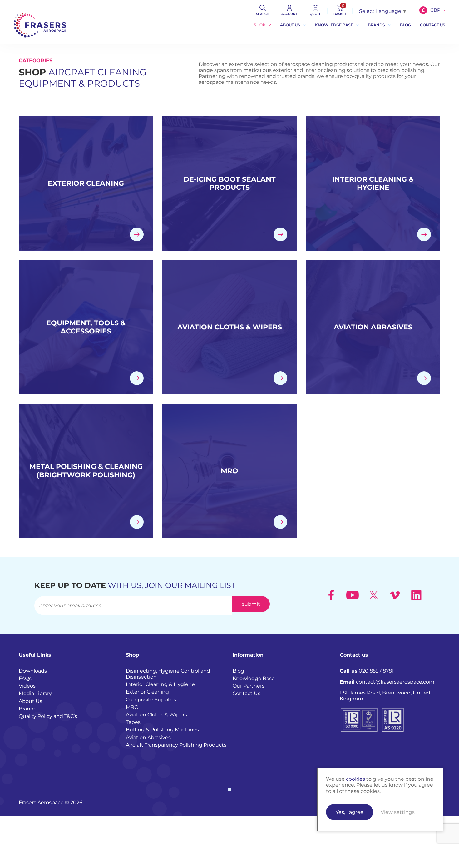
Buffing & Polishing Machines (162, 730)
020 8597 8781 (367, 671)
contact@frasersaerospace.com (387, 682)
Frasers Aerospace (40, 25)
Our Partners (248, 686)
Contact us (432, 25)
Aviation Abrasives (148, 737)
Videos (27, 686)
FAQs (25, 678)
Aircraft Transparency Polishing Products (176, 745)
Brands (376, 25)
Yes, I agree (349, 812)
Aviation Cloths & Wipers (156, 715)
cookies (355, 779)
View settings (398, 812)
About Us (290, 25)
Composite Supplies (151, 700)
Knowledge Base (334, 25)
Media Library (35, 693)
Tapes (133, 722)
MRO (132, 707)
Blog (405, 25)
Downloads (33, 671)
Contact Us (246, 693)
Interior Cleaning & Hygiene (160, 684)
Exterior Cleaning (147, 692)
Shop (259, 25)
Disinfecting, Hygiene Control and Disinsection (168, 674)
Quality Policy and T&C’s (48, 716)
